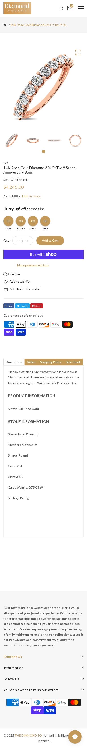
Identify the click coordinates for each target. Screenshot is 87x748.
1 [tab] (43, 151)
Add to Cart (50, 240)
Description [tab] (14, 362)
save (38, 306)
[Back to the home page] (4, 24)
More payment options (33, 265)
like (10, 306)
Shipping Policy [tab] (50, 362)
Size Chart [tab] (73, 362)
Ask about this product (25, 289)
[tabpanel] (11, 140)
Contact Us (12, 656)
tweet (24, 306)
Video (31, 362)
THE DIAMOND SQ (28, 735)
